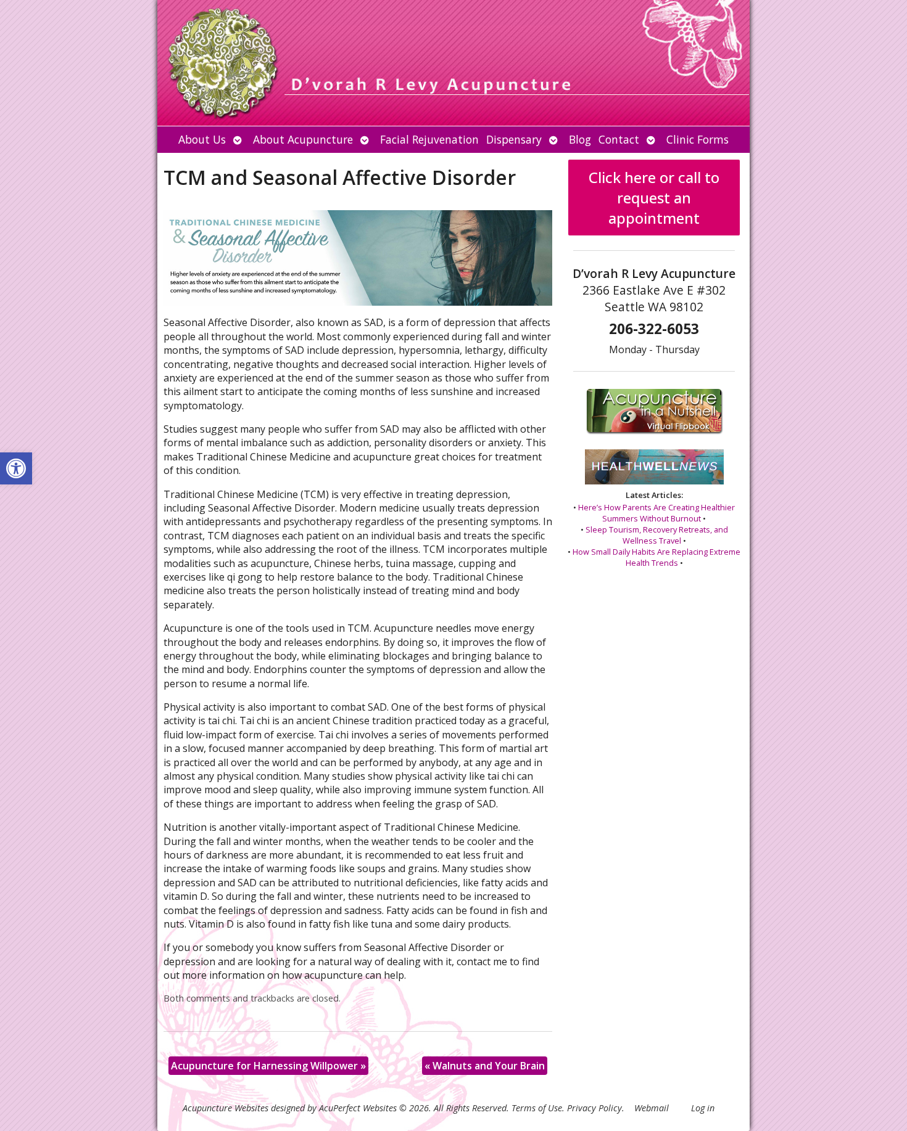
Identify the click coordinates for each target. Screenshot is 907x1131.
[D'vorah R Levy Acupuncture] (453, 63)
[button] (16, 468)
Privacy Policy (594, 1108)
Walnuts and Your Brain (485, 1065)
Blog (580, 139)
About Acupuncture (303, 139)
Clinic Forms (697, 139)
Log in (702, 1108)
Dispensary (514, 139)
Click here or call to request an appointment (654, 197)
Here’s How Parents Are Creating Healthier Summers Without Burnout (656, 513)
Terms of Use (536, 1108)
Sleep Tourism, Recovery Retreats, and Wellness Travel (657, 535)
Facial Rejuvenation (429, 139)
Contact (618, 139)
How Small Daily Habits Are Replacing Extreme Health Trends (656, 557)
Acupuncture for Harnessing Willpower (268, 1065)
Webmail (651, 1108)
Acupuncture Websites (225, 1108)
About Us (202, 139)
